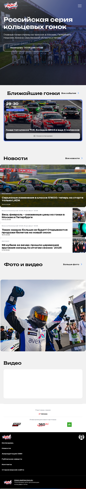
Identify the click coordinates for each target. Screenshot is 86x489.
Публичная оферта (12, 459)
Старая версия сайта (13, 470)
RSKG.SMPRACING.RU (23, 480)
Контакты (7, 464)
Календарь (7, 443)
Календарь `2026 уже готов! (26, 47)
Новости (6, 448)
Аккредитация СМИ (12, 454)
